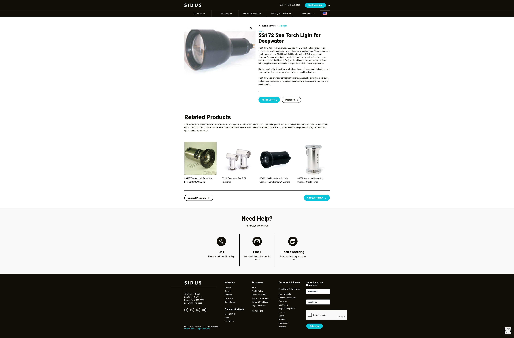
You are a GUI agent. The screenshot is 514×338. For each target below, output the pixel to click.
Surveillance (230, 302)
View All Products (197, 198)
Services (282, 327)
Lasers (282, 312)
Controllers (283, 305)
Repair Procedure (259, 295)
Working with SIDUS (279, 13)
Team (227, 318)
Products (225, 13)
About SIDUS (230, 314)
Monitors (282, 319)
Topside (228, 287)
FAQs (254, 287)
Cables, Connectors (287, 298)
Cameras (283, 301)
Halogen (283, 26)
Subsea (228, 291)
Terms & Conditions (260, 302)
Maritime (228, 295)
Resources (306, 13)
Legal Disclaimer (203, 329)
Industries (197, 13)
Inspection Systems (287, 308)
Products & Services (267, 26)
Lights (281, 316)
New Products (285, 294)
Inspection (229, 298)
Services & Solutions (252, 13)
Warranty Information (261, 298)
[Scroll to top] (508, 330)
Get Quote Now (315, 5)
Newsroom (257, 311)
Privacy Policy (189, 329)
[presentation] (326, 315)
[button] (251, 28)
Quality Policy (257, 291)
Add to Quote (268, 100)
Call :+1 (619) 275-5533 (290, 5)
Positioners (283, 323)
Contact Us (229, 321)
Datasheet (290, 100)
